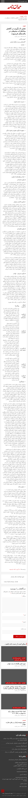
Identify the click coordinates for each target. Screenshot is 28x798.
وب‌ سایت (23, 628)
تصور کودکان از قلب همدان (17, 576)
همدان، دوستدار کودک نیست (11, 581)
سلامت (19, 683)
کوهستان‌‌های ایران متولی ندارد (19, 749)
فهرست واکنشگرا (2, 1)
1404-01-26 (23, 715)
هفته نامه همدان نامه (7, 793)
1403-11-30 (23, 726)
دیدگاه (24, 596)
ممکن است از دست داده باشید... (15, 644)
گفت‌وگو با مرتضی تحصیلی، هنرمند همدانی (16, 743)
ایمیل (24, 622)
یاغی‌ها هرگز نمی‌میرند (21, 746)
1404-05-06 (23, 665)
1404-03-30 (23, 690)
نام (24, 615)
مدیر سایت (17, 36)
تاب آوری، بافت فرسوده (15, 569)
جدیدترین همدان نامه (17, 658)
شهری (24, 25)
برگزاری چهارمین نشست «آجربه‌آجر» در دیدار (16, 752)
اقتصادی (23, 658)
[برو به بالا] (2, 791)
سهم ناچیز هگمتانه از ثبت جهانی (16, 663)
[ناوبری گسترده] (25, 12)
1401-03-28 (23, 36)
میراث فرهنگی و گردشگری (20, 660)
